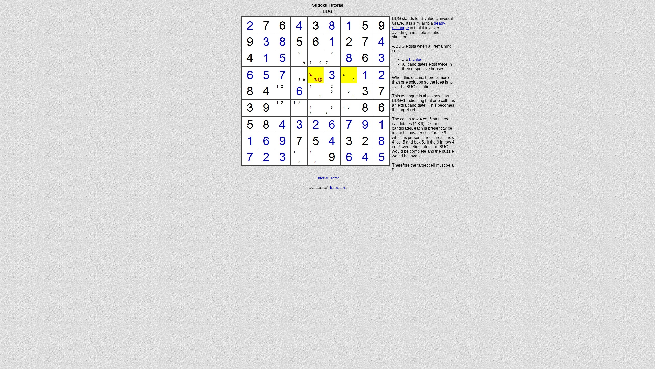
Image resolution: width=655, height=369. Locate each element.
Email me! (338, 187)
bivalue (415, 59)
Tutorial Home (327, 178)
